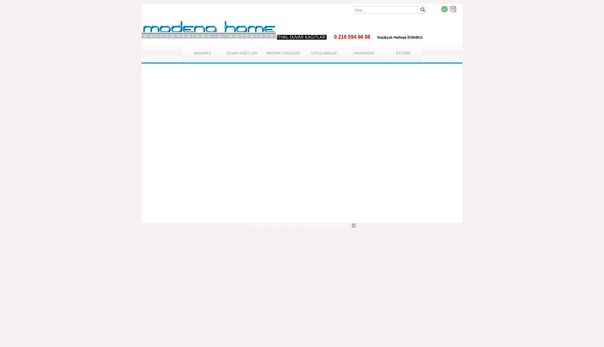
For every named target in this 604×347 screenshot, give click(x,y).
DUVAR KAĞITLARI (242, 53)
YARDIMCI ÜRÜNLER (283, 53)
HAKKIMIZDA (363, 53)
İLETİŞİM (403, 53)
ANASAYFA (202, 53)
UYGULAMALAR (324, 53)
